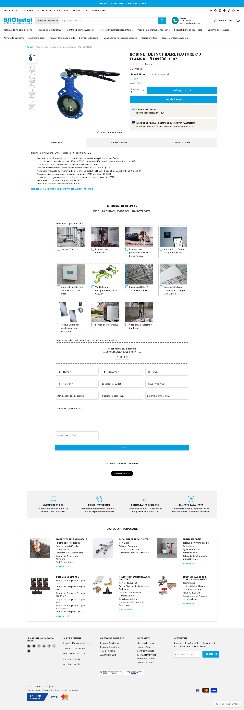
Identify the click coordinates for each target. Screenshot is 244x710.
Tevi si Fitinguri (107, 650)
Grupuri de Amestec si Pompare (67, 557)
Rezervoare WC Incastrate (196, 542)
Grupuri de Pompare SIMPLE (69, 611)
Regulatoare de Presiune (195, 596)
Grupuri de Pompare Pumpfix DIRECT (70, 582)
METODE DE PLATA (184, 142)
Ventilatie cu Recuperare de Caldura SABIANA (106, 290)
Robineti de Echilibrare (194, 586)
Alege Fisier (122, 356)
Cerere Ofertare (149, 37)
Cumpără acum (173, 99)
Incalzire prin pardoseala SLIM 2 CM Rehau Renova (140, 252)
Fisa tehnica (37, 188)
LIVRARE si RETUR (119, 142)
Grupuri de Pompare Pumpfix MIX (70, 588)
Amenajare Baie (36, 37)
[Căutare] (162, 20)
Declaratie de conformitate (59, 188)
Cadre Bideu (189, 546)
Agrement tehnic (84, 188)
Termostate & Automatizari (69, 552)
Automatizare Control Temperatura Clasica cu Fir (72, 290)
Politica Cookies (34, 686)
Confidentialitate (43, 10)
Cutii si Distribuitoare (129, 549)
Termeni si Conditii (81, 10)
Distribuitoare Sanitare (130, 592)
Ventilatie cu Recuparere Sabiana (120, 37)
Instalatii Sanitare (69, 249)
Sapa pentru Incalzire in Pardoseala (140, 326)
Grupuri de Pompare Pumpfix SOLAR (70, 601)
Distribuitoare (62, 549)
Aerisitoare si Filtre (128, 599)
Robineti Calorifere (128, 546)
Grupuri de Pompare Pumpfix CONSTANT (70, 594)
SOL (46, 686)
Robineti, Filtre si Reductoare (188, 29)
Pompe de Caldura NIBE (50, 29)
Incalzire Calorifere (109, 647)
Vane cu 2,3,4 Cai (191, 592)
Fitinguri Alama (126, 595)
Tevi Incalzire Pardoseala (68, 542)
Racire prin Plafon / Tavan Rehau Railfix (138, 289)
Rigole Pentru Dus (191, 549)
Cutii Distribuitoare (65, 562)
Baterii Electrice (190, 559)
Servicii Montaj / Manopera (175, 37)
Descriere (56, 142)
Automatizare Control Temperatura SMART (174, 251)
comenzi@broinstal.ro (190, 23)
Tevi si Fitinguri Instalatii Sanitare (116, 29)
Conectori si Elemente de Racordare (131, 604)
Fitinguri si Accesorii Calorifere (134, 552)
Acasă (30, 47)
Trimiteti (122, 447)
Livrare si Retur (27, 10)
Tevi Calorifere (126, 542)
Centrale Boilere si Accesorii (81, 29)
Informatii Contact (62, 10)
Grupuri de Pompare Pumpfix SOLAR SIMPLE (70, 607)
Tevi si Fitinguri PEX (128, 583)
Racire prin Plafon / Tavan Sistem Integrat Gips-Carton (175, 290)
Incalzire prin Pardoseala (101, 251)
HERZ (135, 79)
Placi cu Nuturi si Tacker (67, 546)
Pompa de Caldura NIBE (106, 324)
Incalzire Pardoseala (110, 643)
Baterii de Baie (190, 552)
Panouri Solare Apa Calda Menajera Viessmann (70, 328)
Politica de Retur (99, 10)
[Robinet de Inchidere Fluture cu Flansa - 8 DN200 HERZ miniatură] (32, 57)
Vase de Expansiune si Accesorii (153, 29)
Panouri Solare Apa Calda (62, 37)
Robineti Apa (189, 583)
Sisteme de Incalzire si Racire (18, 29)
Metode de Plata (11, 10)
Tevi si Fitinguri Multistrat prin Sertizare (133, 588)
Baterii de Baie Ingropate (195, 556)
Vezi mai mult (62, 566)
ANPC (53, 686)
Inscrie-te (211, 654)
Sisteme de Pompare (219, 29)
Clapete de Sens (191, 599)
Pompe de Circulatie (14, 37)
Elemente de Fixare (88, 37)
